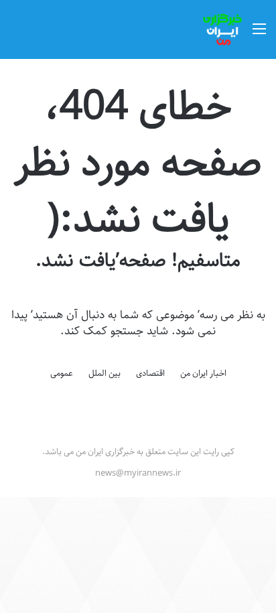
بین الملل (104, 373)
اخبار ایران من (203, 373)
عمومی (61, 373)
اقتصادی (150, 373)
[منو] (259, 34)
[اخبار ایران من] (222, 29)
